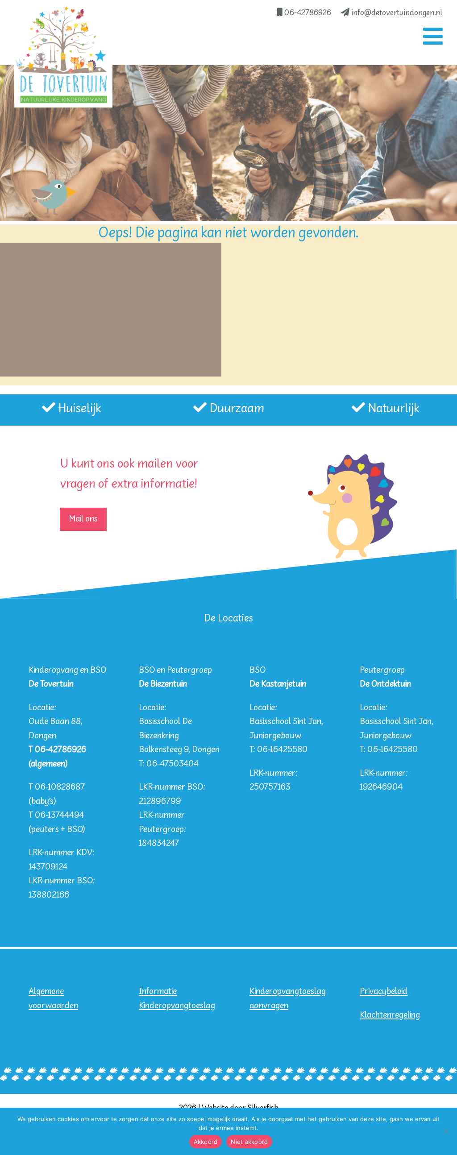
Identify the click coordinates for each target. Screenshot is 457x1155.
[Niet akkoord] (445, 1131)
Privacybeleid (383, 991)
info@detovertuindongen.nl (396, 13)
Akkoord (206, 1141)
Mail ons (83, 519)
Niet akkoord (249, 1141)
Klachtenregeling (390, 1015)
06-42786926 (307, 13)
